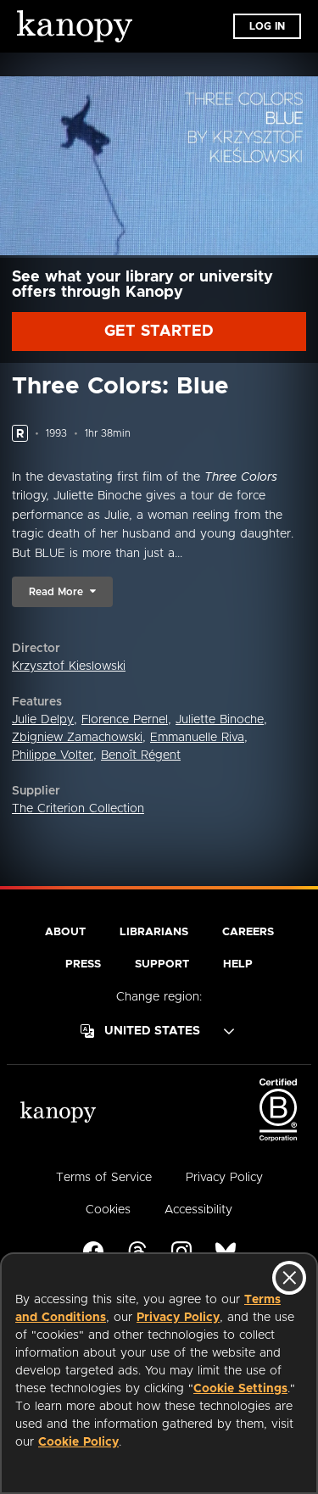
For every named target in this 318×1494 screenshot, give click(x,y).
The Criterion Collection (78, 809)
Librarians (154, 932)
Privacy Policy (178, 1318)
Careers (248, 932)
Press (83, 964)
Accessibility (198, 1210)
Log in (267, 26)
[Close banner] (289, 1277)
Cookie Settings (240, 1389)
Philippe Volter (52, 755)
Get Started (159, 331)
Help (238, 964)
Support (162, 964)
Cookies (108, 1210)
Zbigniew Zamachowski (77, 738)
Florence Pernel (124, 720)
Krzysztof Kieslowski (69, 666)
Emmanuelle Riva (197, 738)
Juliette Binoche (220, 720)
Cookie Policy (78, 1442)
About (65, 932)
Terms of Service (104, 1178)
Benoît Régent (141, 755)
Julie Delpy (43, 720)
